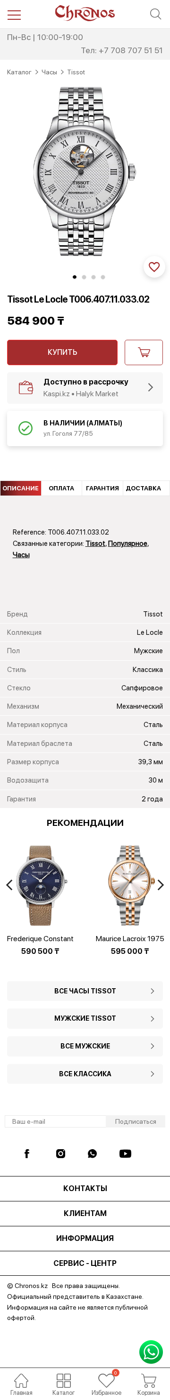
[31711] (144, 352)
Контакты (85, 1188)
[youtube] (125, 1153)
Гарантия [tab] (102, 488)
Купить (62, 352)
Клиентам (85, 1213)
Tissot (95, 543)
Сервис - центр (85, 1263)
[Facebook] (30, 1153)
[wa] (94, 1153)
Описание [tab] (20, 488)
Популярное (127, 543)
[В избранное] (154, 267)
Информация (85, 1238)
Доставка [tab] (143, 488)
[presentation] (9, 885)
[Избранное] (106, 1381)
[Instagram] (62, 1153)
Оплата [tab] (61, 488)
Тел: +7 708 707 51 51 (122, 50)
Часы (21, 555)
